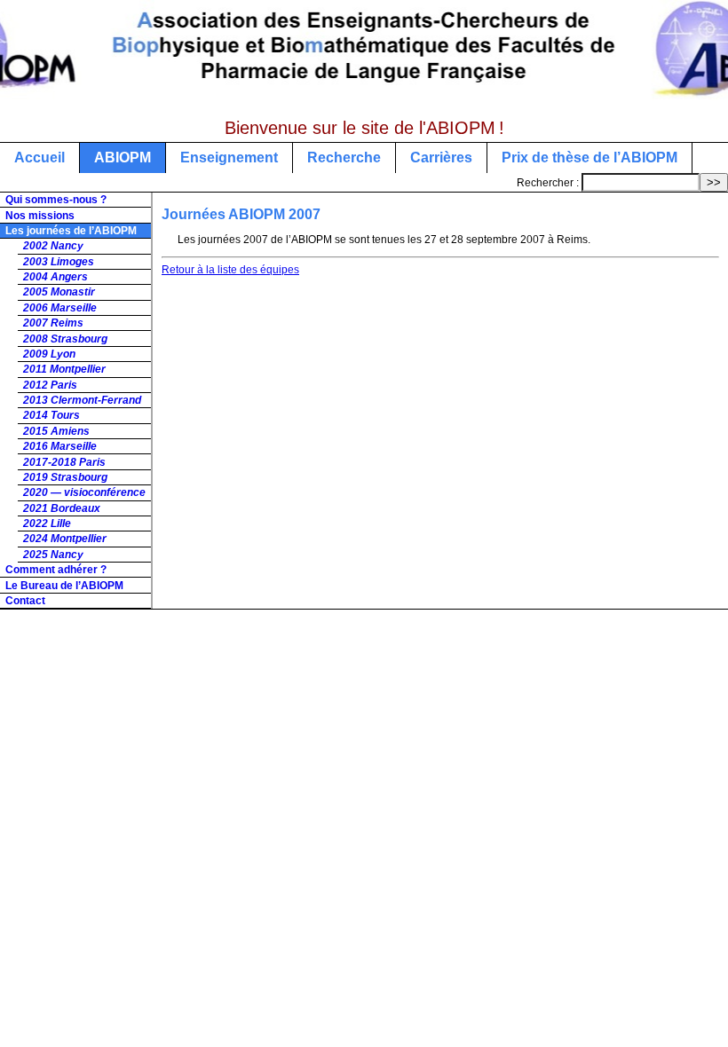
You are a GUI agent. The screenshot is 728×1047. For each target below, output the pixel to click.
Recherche (344, 157)
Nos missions (40, 215)
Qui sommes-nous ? (56, 199)
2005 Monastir (59, 292)
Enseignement (229, 157)
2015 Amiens (56, 431)
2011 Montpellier (64, 369)
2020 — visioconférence (84, 492)
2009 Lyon (49, 354)
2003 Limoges (58, 262)
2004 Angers (55, 277)
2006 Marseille (60, 308)
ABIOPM (122, 157)
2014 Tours (51, 415)
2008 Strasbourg (65, 339)
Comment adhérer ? (56, 569)
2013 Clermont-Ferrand (82, 400)
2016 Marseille (60, 446)
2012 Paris (50, 385)
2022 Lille (47, 523)
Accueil (39, 157)
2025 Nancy (53, 554)
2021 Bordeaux (61, 508)
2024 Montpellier (65, 538)
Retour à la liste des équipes (230, 270)
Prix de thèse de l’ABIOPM (589, 157)
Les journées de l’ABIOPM (71, 230)
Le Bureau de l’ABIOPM (64, 585)
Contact (25, 600)
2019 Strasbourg (65, 477)
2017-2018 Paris (64, 462)
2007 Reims (53, 323)
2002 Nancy (53, 246)
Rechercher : (548, 183)
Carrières (441, 157)
